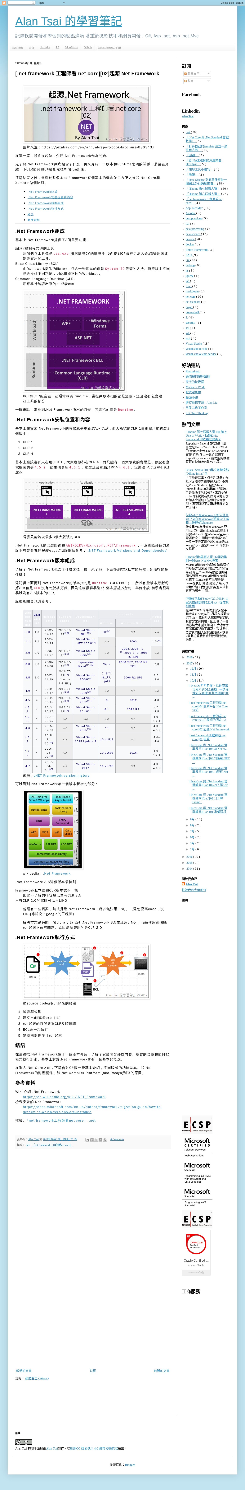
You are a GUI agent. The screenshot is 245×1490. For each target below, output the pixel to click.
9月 (192, 819)
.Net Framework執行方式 (46, 208)
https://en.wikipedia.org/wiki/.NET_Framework (64, 1097)
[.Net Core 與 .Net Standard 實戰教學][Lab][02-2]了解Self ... (208, 785)
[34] (51, 742)
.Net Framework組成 (42, 191)
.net (92, 1120)
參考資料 (34, 220)
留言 (190, 81)
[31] (89, 701)
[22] (67, 633)
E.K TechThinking (197, 413)
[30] (89, 692)
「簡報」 (192, 174)
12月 (193, 668)
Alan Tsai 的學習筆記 (68, 21)
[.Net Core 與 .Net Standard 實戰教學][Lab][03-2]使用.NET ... (209, 758)
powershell (193, 312)
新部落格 (17, 47)
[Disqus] (92, 1206)
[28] (89, 678)
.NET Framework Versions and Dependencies (127, 550)
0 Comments (117, 1139)
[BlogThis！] (92, 1140)
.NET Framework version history (62, 775)
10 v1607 (107, 752)
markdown (192, 291)
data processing (195, 228)
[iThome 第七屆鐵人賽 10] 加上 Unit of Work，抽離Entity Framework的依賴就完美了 (206, 435)
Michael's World (195, 387)
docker (190, 244)
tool (188, 338)
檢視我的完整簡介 (194, 890)
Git (188, 260)
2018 (189, 657)
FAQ (189, 255)
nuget (189, 307)
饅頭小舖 (192, 397)
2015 (189, 862)
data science (193, 234)
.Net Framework (57, 873)
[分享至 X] (96, 1140)
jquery (190, 275)
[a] (108, 631)
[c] (109, 672)
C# (188, 223)
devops (190, 239)
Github (88, 47)
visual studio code (197, 348)
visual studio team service (201, 354)
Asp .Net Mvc (195, 208)
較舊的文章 (161, 1370)
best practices (194, 218)
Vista (106, 664)
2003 (133, 641)
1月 (192, 849)
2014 (189, 868)
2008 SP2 (131, 652)
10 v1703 (107, 766)
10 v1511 (107, 739)
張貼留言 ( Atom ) (37, 1378)
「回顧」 (192, 155)
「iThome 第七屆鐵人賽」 (203, 188)
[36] (51, 769)
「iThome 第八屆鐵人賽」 (203, 194)
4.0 (27, 690)
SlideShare (71, 47)
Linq (189, 286)
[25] (89, 654)
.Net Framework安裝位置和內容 (50, 197)
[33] (89, 729)
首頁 (31, 47)
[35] (51, 756)
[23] (89, 633)
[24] (159, 640)
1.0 (27, 632)
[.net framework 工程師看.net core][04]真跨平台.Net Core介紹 (208, 706)
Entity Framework (197, 249)
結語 (31, 214)
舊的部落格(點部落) (109, 47)
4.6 (27, 728)
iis (187, 270)
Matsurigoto (193, 371)
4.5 (27, 700)
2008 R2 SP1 (133, 677)
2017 (189, 663)
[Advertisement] (206, 1358)
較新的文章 (24, 1370)
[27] (88, 665)
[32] (89, 710)
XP (105, 632)
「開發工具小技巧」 (200, 169)
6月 (192, 837)
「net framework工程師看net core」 (56, 1120)
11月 (193, 674)
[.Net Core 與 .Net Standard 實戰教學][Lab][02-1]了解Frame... (208, 798)
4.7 (27, 766)
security (191, 322)
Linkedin (45, 47)
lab (188, 281)
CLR (37, 614)
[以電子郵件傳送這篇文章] (87, 1140)
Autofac (191, 213)
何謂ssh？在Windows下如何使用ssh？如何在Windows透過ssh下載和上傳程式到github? (207, 519)
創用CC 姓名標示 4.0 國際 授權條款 (94, 1448)
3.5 (27, 677)
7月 (192, 831)
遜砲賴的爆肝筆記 (198, 376)
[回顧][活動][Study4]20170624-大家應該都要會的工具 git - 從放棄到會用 (207, 602)
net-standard (193, 301)
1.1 (27, 641)
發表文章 (193, 73)
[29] (67, 692)
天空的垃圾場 (195, 382)
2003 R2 (137, 648)
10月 (193, 680)
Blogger (130, 1464)
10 (105, 681)
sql (188, 327)
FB (57, 47)
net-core (191, 296)
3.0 (27, 664)
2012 (133, 700)
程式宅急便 (193, 392)
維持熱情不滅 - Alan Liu (201, 402)
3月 (192, 843)
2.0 (27, 652)
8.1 (104, 677)
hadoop (190, 265)
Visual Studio (194, 343)
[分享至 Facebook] (100, 1140)
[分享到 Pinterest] (105, 1140)
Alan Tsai (188, 116)
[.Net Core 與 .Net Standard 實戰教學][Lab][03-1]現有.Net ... (208, 771)
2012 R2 (133, 709)
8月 (192, 825)
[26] (121, 652)
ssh (188, 333)
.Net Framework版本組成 (46, 203)
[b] (92, 665)
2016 (133, 752)
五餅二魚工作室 (196, 407)
